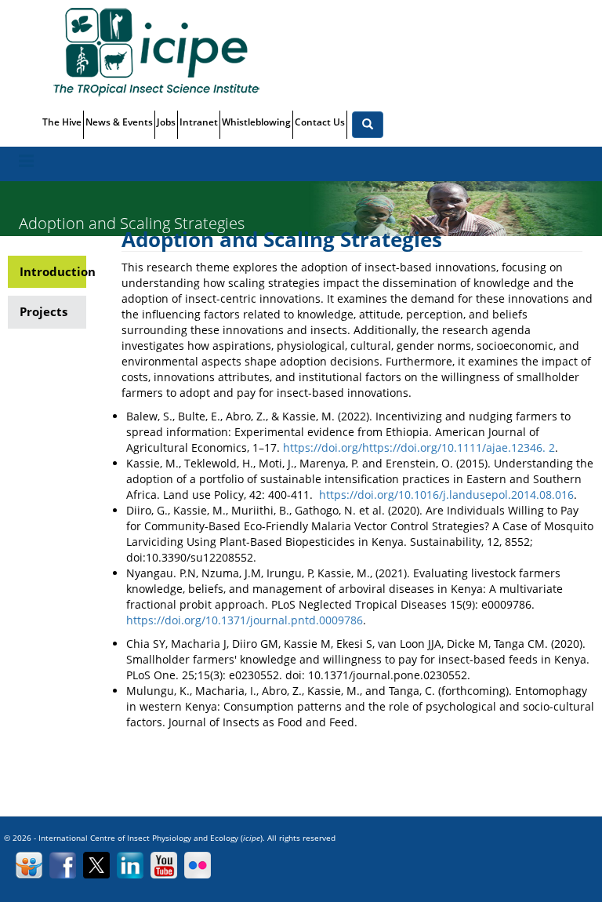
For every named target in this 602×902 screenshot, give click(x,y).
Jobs (166, 122)
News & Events (119, 122)
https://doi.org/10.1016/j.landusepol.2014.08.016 (446, 494)
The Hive (62, 122)
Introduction (53, 271)
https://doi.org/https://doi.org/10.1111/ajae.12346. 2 (419, 447)
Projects (43, 311)
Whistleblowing (256, 122)
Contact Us (320, 122)
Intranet (199, 122)
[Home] (161, 51)
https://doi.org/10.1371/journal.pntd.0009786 (244, 620)
